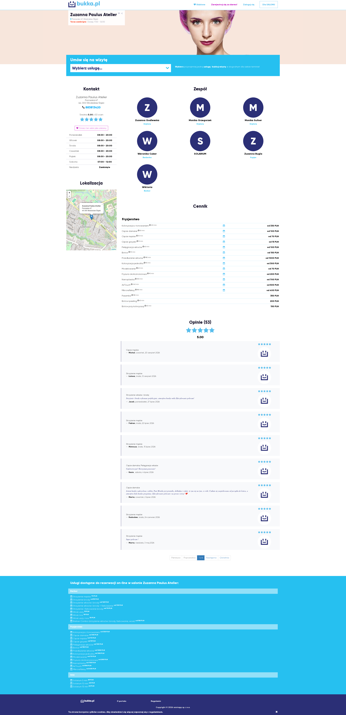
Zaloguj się (248, 4)
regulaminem (155, 712)
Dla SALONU (268, 4)
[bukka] (103, 4)
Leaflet (114, 249)
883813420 (93, 107)
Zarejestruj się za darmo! (224, 4)
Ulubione (200, 4)
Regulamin (156, 701)
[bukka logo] (87, 701)
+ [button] (69, 192)
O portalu (121, 701)
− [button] (69, 196)
